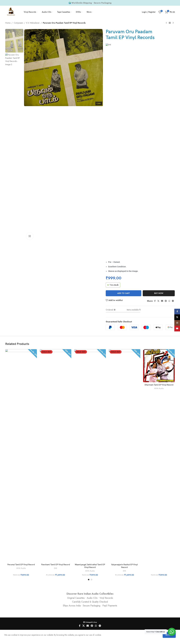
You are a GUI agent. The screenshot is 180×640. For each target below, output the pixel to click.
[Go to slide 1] (88, 579)
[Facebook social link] (155, 301)
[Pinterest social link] (166, 301)
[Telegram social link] (173, 301)
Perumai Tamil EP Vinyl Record (21, 564)
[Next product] (173, 23)
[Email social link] (162, 301)
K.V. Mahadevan (33, 22)
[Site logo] (11, 11)
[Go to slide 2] (91, 579)
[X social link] (158, 301)
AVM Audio (21, 568)
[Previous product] (166, 23)
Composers (18, 22)
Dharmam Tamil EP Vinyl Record (159, 385)
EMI (55, 568)
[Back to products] (169, 23)
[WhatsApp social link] (169, 301)
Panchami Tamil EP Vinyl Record (55, 564)
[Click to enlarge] (29, 236)
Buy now (158, 293)
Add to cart (123, 293)
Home (7, 22)
